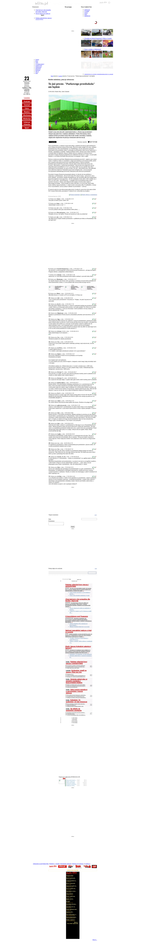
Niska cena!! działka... (71, 782)
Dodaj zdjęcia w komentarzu (89, 194)
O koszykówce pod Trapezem (76, 616)
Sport (27, 128)
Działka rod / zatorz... (71, 785)
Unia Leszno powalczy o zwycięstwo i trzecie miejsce (76, 691)
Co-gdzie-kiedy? (39, 64)
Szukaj (37, 59)
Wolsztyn (27, 119)
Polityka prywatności (77, 863)
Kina (36, 61)
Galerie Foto (38, 65)
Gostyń (27, 105)
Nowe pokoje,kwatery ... (71, 780)
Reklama (37, 70)
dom (36, 73)
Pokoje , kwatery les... (71, 781)
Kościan (27, 101)
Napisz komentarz (75, 194)
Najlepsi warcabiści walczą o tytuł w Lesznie (78, 631)
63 (91, 675)
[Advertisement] (72, 44)
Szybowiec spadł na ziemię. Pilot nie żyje (76, 671)
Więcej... (94, 939)
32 (91, 704)
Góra (27, 108)
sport (85, 14)
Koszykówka (69, 618)
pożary (86, 13)
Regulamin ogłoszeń (65, 863)
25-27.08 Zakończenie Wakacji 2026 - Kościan (68, 12)
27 (91, 713)
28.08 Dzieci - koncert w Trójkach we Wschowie (68, 17)
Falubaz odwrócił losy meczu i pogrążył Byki (77, 585)
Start (52, 76)
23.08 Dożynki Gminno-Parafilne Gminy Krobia (68, 8)
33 (91, 696)
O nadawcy (87, 863)
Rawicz (27, 112)
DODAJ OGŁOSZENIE (72, 870)
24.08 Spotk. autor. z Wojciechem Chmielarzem (68, 11)
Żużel (67, 588)
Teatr (36, 62)
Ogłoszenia (38, 67)
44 (91, 685)
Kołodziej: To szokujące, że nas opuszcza (76, 701)
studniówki (87, 16)
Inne (67, 634)
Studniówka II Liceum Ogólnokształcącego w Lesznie (98, 74)
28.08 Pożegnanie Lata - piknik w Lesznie (68, 13)
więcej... (108, 29)
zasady (96, 514)
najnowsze (87, 9)
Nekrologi (38, 68)
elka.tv (37, 71)
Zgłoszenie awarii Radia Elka (41, 863)
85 (91, 666)
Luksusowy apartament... (71, 784)
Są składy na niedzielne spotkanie (74, 709)
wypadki (86, 11)
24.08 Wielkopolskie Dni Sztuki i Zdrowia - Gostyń (68, 9)
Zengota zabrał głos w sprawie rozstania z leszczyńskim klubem (76, 681)
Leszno (27, 98)
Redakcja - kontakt (54, 863)
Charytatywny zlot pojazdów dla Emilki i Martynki (77, 600)
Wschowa (27, 115)
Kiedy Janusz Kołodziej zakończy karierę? (78, 647)
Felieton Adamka (26, 123)
